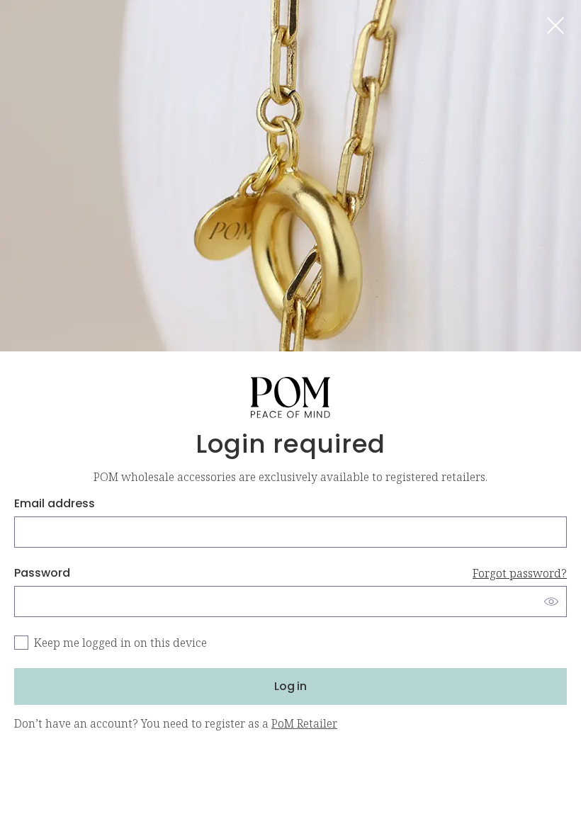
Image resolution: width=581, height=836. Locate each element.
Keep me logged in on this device (120, 642)
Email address (54, 503)
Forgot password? (520, 573)
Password (290, 573)
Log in (290, 686)
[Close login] (555, 25)
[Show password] (551, 601)
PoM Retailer (304, 723)
